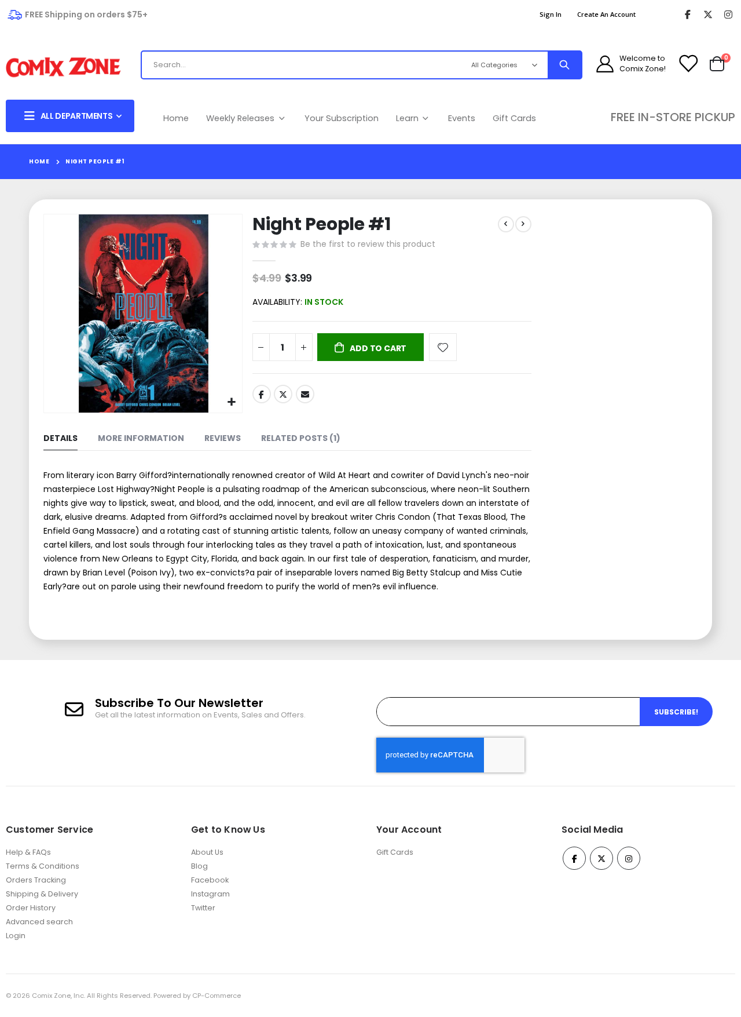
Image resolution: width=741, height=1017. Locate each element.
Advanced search (39, 922)
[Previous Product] (506, 224)
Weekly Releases (241, 118)
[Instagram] (728, 15)
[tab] (60, 439)
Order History (31, 908)
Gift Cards (514, 118)
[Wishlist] (687, 63)
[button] (232, 402)
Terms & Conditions (42, 866)
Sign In (551, 14)
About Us (207, 852)
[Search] (564, 65)
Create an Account (606, 14)
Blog (199, 866)
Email (305, 394)
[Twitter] (707, 15)
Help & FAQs (28, 852)
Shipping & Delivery (42, 894)
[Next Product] (523, 224)
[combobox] (300, 65)
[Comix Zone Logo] (63, 67)
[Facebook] (687, 15)
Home (176, 118)
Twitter (283, 394)
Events (461, 118)
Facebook (261, 394)
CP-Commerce (216, 995)
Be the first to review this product (367, 244)
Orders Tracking (36, 880)
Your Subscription (342, 118)
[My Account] (604, 63)
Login (15, 936)
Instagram (210, 894)
